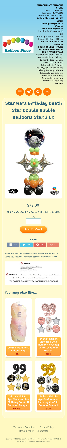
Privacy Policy (46, 427)
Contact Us (42, 431)
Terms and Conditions (24, 427)
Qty (33, 216)
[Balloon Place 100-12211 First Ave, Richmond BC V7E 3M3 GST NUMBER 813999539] (18, 44)
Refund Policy (26, 431)
